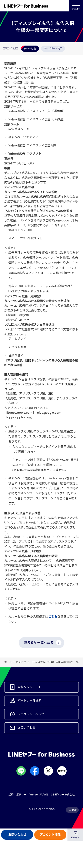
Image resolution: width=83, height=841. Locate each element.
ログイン (75, 837)
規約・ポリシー (17, 794)
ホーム (8, 662)
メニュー (76, 9)
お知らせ (21, 662)
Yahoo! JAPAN (38, 794)
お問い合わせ (17, 834)
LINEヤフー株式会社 (63, 794)
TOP (74, 810)
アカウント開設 (50, 834)
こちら (52, 616)
